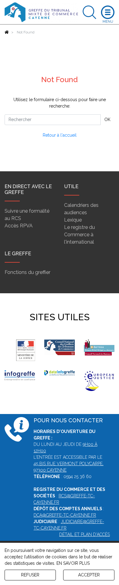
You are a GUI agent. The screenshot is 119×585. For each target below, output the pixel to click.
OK (107, 119)
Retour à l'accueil (60, 135)
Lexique (73, 220)
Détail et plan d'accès (84, 534)
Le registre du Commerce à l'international (79, 234)
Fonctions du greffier (27, 272)
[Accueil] (7, 32)
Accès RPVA (19, 226)
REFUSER (30, 574)
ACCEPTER (89, 574)
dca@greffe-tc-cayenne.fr (65, 515)
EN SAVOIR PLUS (73, 563)
